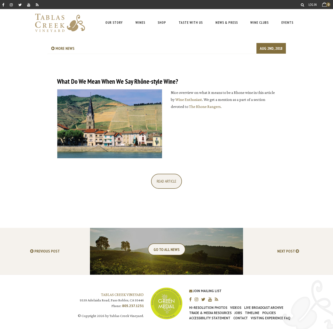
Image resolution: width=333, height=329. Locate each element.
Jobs (238, 313)
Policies (269, 313)
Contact (240, 318)
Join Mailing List (207, 291)
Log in (313, 4)
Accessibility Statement (209, 318)
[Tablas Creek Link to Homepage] (58, 22)
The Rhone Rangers (205, 106)
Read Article (166, 181)
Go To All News (167, 249)
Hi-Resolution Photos (208, 307)
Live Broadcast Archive (263, 307)
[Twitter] (20, 5)
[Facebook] (3, 5)
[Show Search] (302, 5)
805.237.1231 (133, 305)
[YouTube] (29, 5)
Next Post (286, 251)
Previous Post (47, 251)
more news (65, 48)
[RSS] (37, 5)
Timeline (252, 313)
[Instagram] (11, 5)
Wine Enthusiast (188, 99)
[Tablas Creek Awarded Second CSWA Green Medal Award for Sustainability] (166, 303)
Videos (235, 307)
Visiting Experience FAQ (270, 318)
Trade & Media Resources (210, 313)
